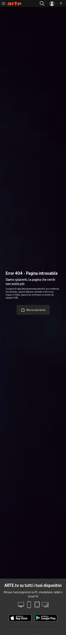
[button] (42, 3)
